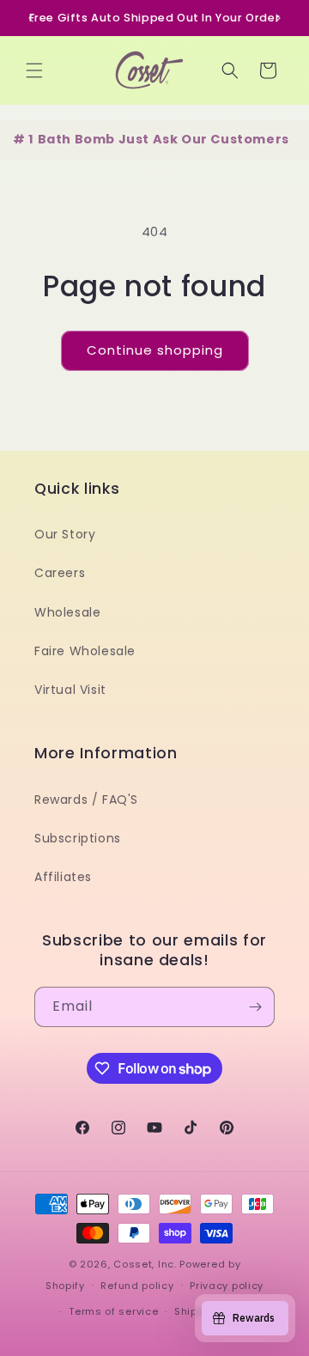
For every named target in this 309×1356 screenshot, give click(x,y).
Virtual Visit (70, 689)
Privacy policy (227, 1285)
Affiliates (63, 876)
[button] (34, 70)
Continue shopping (155, 350)
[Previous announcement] (31, 18)
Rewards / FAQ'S (86, 799)
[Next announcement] (278, 18)
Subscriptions (77, 838)
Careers (59, 572)
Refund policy (136, 1285)
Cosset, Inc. (144, 1264)
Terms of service (113, 1311)
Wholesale (67, 612)
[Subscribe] (255, 1007)
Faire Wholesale (85, 651)
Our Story (64, 534)
